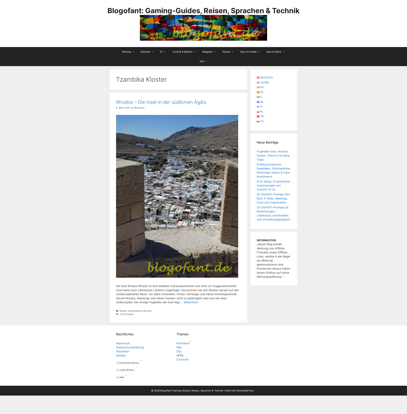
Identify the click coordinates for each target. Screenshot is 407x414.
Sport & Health (248, 51)
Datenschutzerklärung (130, 347)
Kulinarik (145, 51)
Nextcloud (183, 343)
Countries (182, 359)
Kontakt (121, 355)
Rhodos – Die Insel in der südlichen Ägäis (161, 102)
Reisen (226, 51)
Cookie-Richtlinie (126, 370)
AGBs (121, 377)
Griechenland (135, 310)
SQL (179, 351)
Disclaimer (122, 351)
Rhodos (147, 310)
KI (161, 51)
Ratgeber (207, 51)
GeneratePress (245, 390)
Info (202, 61)
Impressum (123, 343)
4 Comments (127, 314)
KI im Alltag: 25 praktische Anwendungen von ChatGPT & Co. (273, 185)
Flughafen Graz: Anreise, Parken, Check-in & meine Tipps (273, 155)
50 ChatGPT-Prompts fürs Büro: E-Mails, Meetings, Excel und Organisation (273, 198)
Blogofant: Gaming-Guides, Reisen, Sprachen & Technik (203, 10)
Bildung (126, 51)
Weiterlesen (191, 302)
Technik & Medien (182, 51)
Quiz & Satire (274, 51)
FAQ (179, 347)
